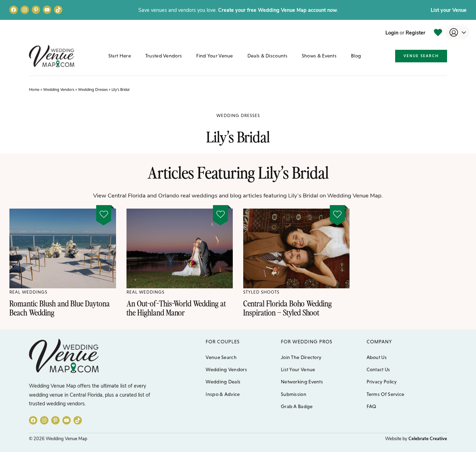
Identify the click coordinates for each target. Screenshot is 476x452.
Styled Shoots (261, 292)
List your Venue (449, 9)
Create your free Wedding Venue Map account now (277, 9)
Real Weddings (28, 292)
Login (391, 32)
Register (415, 32)
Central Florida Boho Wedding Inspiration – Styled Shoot (287, 308)
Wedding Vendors (58, 89)
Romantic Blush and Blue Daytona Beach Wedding (59, 308)
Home (34, 89)
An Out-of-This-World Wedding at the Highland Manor (176, 308)
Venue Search (421, 56)
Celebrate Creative (427, 438)
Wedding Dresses (93, 89)
